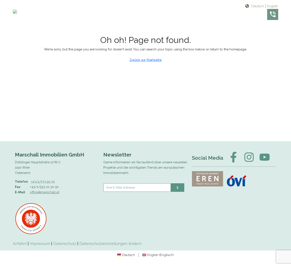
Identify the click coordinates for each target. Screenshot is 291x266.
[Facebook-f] (233, 157)
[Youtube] (264, 157)
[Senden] (177, 187)
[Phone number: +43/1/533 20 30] (272, 14)
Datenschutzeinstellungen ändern (110, 243)
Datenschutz (64, 243)
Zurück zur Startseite (146, 60)
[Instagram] (249, 157)
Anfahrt (20, 243)
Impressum (40, 243)
